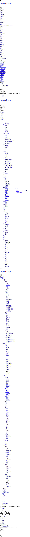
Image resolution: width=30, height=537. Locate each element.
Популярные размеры (9, 299)
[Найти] (1, 8)
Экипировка (6, 408)
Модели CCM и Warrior (9, 363)
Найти (1, 528)
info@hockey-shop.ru (3, 92)
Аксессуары (6, 440)
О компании (4, 489)
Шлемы (6, 344)
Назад (4, 279)
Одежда (6, 402)
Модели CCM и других (9, 338)
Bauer (7, 384)
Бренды (6, 474)
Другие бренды (8, 393)
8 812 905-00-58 (2, 81)
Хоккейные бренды (8, 476)
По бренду (7, 292)
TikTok (2, 96)
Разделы (7, 315)
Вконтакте (3, 94)
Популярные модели (8, 305)
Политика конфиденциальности (5, 526)
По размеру (7, 355)
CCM (6, 389)
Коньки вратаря (8, 453)
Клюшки (6, 313)
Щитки (7, 410)
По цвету (7, 359)
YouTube (3, 509)
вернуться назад (2, 516)
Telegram (3, 95)
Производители (2, 518)
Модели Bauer (8, 372)
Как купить (1, 517)
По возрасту (7, 351)
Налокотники (8, 435)
